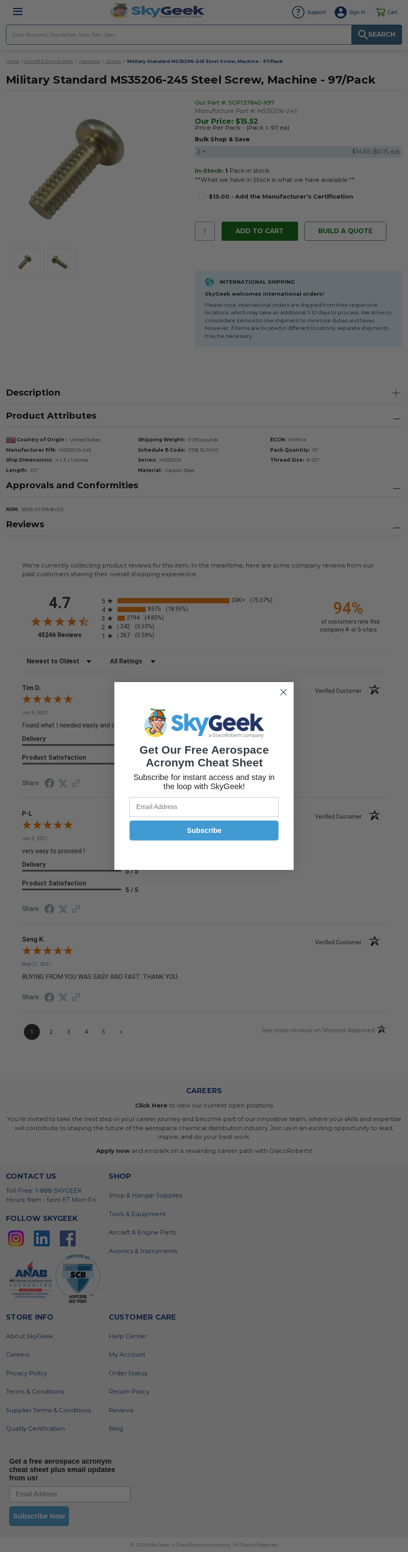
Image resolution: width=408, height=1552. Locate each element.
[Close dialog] (283, 692)
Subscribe (204, 830)
